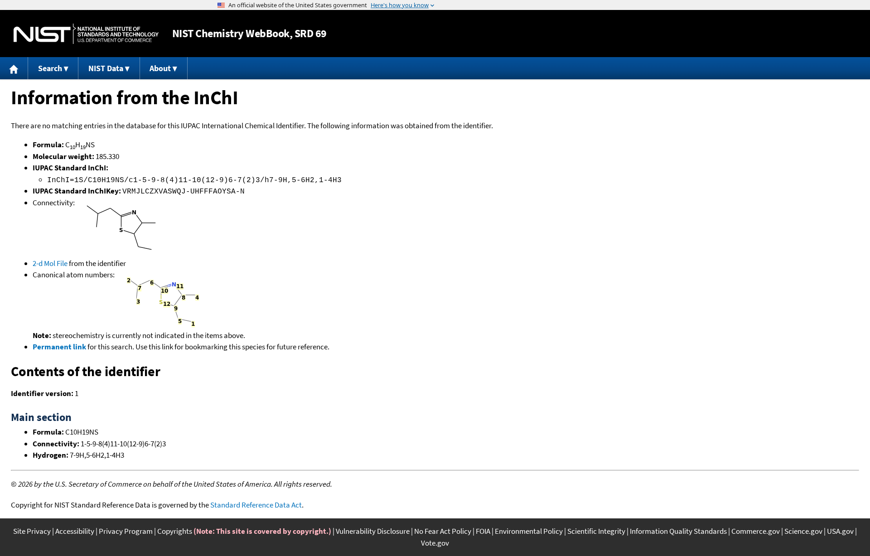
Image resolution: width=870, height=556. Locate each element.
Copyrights (174, 531)
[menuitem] (14, 68)
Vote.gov (435, 543)
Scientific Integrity (596, 531)
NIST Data (105, 68)
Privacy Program (126, 531)
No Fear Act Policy (442, 531)
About (160, 68)
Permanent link (59, 347)
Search (50, 68)
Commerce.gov (755, 531)
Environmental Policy (529, 531)
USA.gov (840, 531)
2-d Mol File (50, 263)
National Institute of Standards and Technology (86, 34)
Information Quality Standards (678, 531)
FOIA (483, 531)
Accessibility (74, 531)
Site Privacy (32, 531)
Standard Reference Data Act (256, 505)
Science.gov (803, 531)
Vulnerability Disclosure (373, 531)
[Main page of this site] (14, 68)
